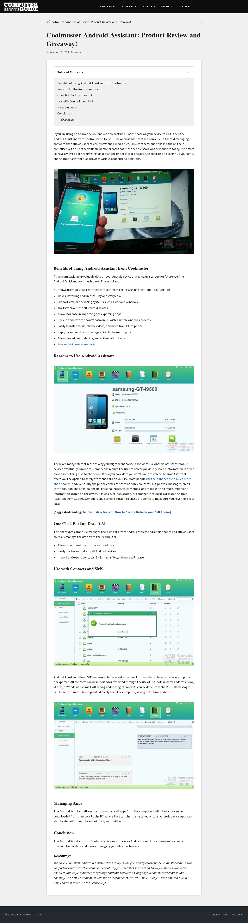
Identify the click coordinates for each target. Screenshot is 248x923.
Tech (183, 6)
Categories (237, 914)
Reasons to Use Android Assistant (79, 89)
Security (167, 6)
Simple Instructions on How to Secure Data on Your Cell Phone (126, 512)
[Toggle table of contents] (188, 72)
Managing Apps (67, 107)
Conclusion (64, 113)
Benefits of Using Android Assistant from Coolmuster (92, 83)
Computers (104, 6)
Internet (127, 6)
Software (76, 52)
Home (216, 914)
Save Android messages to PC (77, 344)
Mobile (147, 6)
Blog (225, 914)
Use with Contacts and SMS (75, 101)
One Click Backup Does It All (75, 95)
